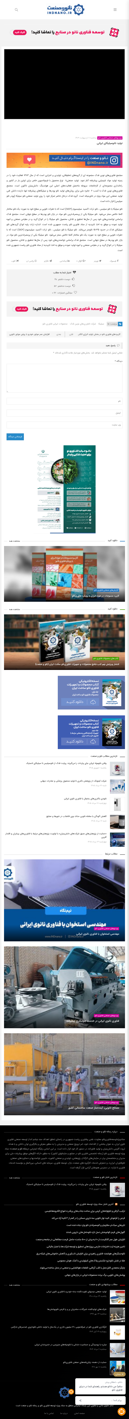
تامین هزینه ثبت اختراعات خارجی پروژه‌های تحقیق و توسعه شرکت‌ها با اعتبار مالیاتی (86, 1247)
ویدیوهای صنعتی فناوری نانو (110, 138)
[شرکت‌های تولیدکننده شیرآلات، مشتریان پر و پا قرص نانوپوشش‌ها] (117, 1315)
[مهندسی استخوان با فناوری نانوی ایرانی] (64, 900)
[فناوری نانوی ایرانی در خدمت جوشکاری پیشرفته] (64, 987)
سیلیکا (101, 324)
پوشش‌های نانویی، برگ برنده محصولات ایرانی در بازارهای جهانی (95, 1275)
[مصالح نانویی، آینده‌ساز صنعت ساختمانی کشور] (64, 1074)
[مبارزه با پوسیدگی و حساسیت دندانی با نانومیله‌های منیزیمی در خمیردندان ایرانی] (117, 1350)
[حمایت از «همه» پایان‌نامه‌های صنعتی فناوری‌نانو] (117, 1368)
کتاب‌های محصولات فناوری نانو (105, 658)
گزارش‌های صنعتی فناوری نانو (106, 590)
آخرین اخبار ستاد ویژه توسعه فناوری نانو (95, 1204)
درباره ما (64, 1413)
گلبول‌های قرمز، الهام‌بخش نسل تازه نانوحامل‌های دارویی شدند (95, 1232)
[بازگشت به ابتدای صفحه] (3, 1416)
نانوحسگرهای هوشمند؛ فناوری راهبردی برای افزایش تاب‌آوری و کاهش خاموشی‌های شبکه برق (80, 1254)
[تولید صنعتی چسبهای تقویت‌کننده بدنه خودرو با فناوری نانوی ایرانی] (117, 1297)
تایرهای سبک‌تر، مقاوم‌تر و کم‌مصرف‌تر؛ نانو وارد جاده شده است (96, 1225)
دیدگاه (118, 361)
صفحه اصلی (79, 1413)
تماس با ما (49, 1413)
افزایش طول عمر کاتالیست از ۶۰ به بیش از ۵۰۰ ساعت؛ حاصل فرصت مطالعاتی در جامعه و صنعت (80, 1240)
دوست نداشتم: (62, 286)
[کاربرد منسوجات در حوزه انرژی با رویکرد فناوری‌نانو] (64, 574)
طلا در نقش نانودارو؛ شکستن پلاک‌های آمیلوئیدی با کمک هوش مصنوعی (91, 1261)
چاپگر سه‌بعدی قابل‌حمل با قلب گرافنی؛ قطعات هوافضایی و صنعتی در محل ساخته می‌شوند (82, 1268)
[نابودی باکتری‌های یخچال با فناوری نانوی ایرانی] (117, 804)
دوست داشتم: (62, 279)
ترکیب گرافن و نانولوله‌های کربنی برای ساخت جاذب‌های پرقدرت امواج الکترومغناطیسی (85, 1211)
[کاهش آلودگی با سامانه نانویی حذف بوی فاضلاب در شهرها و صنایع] (117, 822)
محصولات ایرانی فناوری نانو (54, 324)
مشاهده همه (14, 541)
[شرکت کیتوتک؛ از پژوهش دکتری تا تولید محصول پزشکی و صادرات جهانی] (117, 787)
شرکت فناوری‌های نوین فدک (83, 324)
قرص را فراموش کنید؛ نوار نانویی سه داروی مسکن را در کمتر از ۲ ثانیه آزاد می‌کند (88, 1218)
